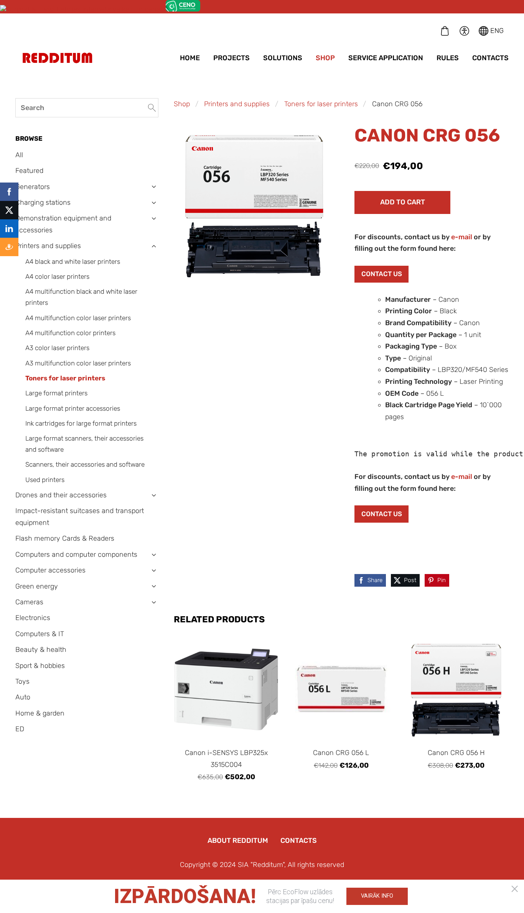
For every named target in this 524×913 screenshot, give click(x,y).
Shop (182, 104)
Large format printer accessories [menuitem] (72, 408)
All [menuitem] (19, 155)
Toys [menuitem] (22, 681)
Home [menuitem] (190, 58)
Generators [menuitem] (32, 187)
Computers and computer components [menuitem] (76, 554)
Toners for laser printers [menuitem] (65, 378)
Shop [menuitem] (325, 58)
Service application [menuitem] (385, 58)
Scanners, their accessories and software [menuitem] (85, 464)
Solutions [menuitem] (282, 58)
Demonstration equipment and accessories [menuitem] (63, 224)
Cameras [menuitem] (29, 602)
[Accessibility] (464, 30)
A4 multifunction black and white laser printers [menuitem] (81, 297)
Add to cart (402, 202)
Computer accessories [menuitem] (50, 570)
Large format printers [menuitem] (56, 393)
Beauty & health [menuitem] (40, 649)
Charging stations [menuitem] (43, 202)
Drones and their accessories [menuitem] (61, 495)
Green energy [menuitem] (36, 586)
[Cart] (445, 30)
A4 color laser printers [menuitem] (57, 276)
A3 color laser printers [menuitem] (57, 348)
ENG (496, 30)
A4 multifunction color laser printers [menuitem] (78, 318)
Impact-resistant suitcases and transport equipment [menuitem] (79, 517)
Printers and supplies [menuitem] (48, 246)
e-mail (461, 237)
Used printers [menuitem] (44, 480)
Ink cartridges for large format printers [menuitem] (81, 423)
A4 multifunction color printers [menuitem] (70, 333)
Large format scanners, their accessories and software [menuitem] (84, 443)
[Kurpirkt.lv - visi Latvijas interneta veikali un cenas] (82, 9)
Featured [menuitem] (29, 170)
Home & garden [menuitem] (39, 713)
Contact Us (381, 274)
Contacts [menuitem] (490, 58)
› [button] (154, 187)
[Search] (152, 108)
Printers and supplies (237, 104)
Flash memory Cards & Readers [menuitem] (64, 538)
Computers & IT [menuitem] (39, 634)
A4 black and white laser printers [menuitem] (72, 261)
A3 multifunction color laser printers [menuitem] (78, 363)
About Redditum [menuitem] (238, 840)
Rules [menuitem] (448, 58)
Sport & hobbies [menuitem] (40, 665)
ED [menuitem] (19, 729)
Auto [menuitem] (22, 697)
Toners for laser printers (321, 104)
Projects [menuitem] (231, 58)
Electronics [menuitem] (32, 618)
